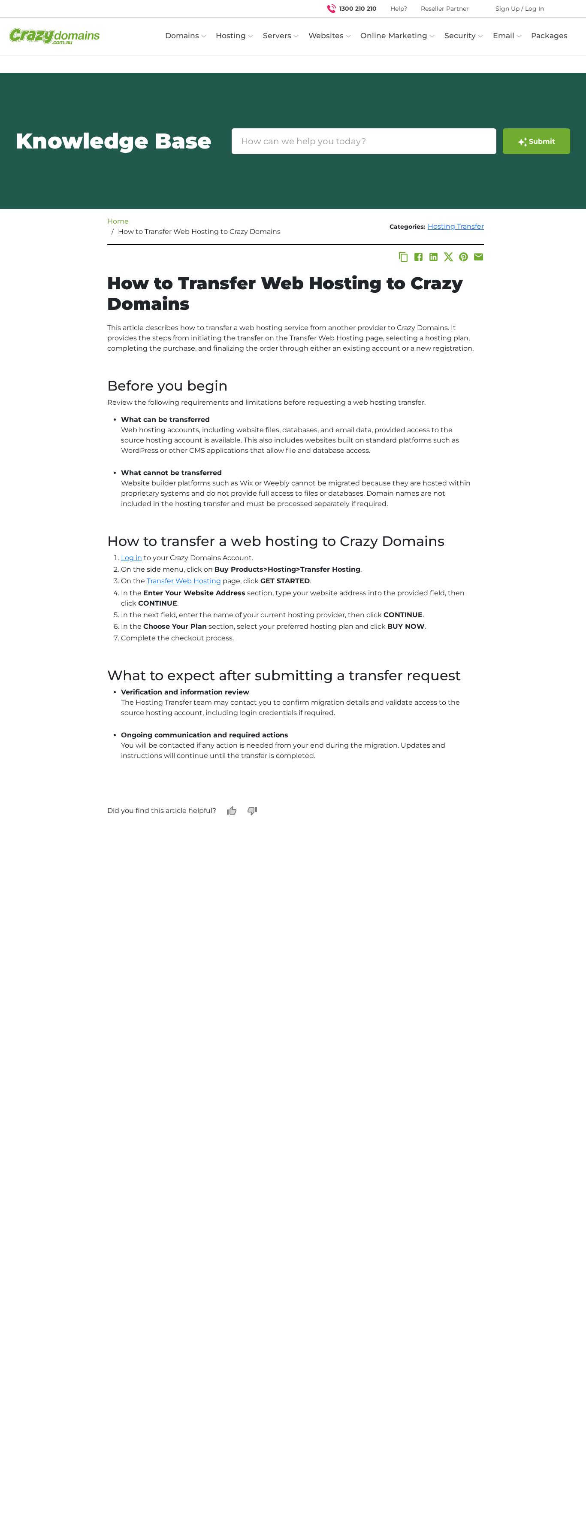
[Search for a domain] (563, 8)
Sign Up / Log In (519, 8)
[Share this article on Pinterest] (463, 256)
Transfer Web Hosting (184, 581)
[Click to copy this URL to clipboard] (403, 256)
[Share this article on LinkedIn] (433, 256)
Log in (131, 558)
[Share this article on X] (448, 256)
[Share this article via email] (478, 256)
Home (118, 221)
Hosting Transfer (456, 226)
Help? (398, 8)
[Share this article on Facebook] (418, 256)
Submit (542, 141)
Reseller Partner (445, 8)
